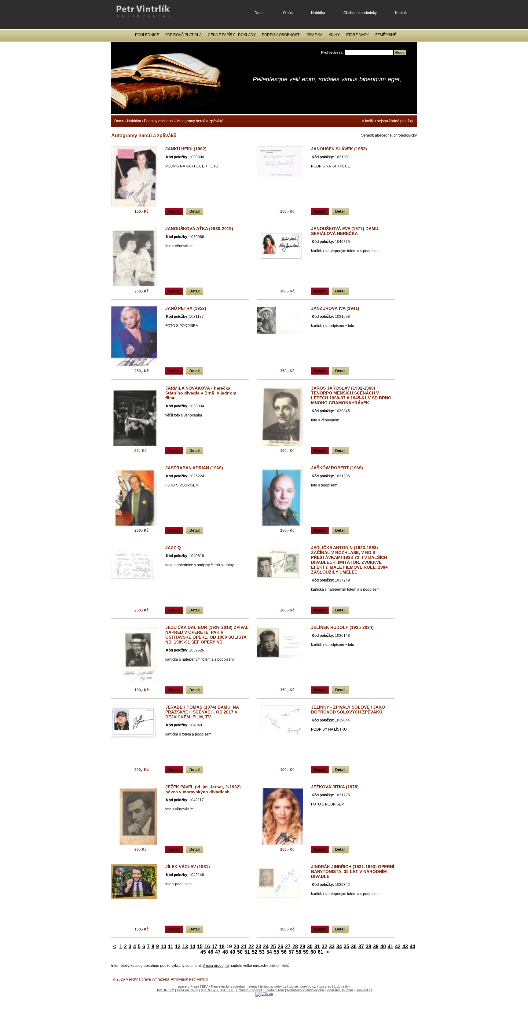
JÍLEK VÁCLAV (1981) (187, 866)
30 (310, 946)
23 (258, 946)
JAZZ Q (173, 547)
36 (354, 946)
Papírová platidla (183, 35)
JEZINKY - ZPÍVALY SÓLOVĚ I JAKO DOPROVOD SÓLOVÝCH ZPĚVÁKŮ (348, 709)
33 (332, 946)
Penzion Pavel (187, 990)
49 (232, 952)
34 (339, 946)
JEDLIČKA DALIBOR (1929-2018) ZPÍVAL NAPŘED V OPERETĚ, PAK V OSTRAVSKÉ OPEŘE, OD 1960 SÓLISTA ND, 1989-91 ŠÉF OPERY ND (207, 634)
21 (244, 946)
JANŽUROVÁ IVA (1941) (335, 308)
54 (269, 952)
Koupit (174, 211)
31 (317, 946)
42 (398, 946)
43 (405, 946)
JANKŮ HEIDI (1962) (186, 148)
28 (295, 946)
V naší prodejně (216, 965)
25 (273, 946)
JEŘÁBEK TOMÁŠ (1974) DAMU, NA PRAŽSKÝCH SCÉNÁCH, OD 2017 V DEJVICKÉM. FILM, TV (202, 712)
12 (178, 946)
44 (412, 946)
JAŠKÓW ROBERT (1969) (337, 467)
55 (276, 952)
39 (376, 946)
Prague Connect (250, 990)
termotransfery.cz (273, 986)
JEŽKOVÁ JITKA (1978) (335, 786)
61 (320, 952)
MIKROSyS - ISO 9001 (218, 990)
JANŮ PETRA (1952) (185, 308)
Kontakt (401, 13)
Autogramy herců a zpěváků (200, 121)
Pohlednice (147, 35)
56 (284, 952)
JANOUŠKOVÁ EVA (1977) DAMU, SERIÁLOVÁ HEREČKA (345, 231)
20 (236, 946)
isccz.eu (325, 986)
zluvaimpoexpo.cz (302, 986)
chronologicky (405, 135)
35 (346, 946)
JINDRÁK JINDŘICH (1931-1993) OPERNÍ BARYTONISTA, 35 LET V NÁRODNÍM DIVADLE (352, 871)
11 (170, 946)
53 (262, 952)
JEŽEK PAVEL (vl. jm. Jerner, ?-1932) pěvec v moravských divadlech (203, 789)
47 (218, 952)
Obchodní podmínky (360, 13)
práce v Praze (188, 986)
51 (247, 952)
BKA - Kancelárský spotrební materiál (229, 986)
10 (163, 946)
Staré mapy (357, 35)
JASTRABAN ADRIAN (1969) (194, 467)
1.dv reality (342, 986)
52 (254, 952)
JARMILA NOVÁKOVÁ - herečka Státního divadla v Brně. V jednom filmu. (200, 393)
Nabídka (318, 13)
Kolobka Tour (274, 990)
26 (280, 946)
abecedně (383, 135)
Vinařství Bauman (340, 990)
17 (214, 946)
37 (361, 946)
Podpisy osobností (281, 35)
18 (222, 946)
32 (324, 946)
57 (291, 952)
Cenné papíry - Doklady (232, 35)
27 (288, 946)
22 (251, 946)
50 (240, 952)
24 (266, 946)
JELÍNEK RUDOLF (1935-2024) (342, 627)
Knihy (334, 35)
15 (200, 946)
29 (302, 946)
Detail (194, 211)
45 (203, 952)
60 (313, 952)
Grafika (314, 35)
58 (298, 952)
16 (207, 946)
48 (225, 952)
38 (368, 946)
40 (383, 946)
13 (185, 946)
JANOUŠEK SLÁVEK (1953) (339, 148)
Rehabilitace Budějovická (305, 990)
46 (210, 952)
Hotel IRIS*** (165, 990)
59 (306, 952)
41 (390, 946)
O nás (288, 13)
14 (192, 946)
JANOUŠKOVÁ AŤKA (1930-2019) (199, 228)
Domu (260, 13)
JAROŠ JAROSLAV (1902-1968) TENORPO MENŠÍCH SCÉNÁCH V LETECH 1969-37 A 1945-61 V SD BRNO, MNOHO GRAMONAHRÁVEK (352, 395)
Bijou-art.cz (364, 990)
